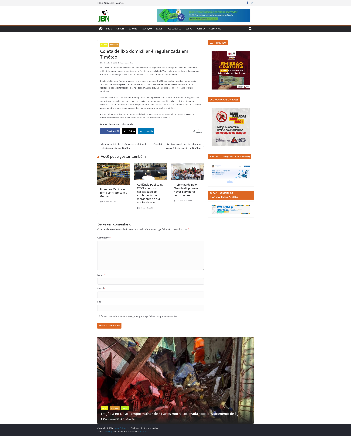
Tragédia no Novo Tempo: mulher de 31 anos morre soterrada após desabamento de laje (170, 413)
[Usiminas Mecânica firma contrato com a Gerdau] (113, 164)
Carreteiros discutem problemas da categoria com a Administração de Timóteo (177, 146)
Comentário (104, 237)
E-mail (101, 288)
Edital (189, 28)
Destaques (114, 45)
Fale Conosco (174, 28)
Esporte (133, 28)
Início (109, 28)
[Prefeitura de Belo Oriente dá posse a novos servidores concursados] (187, 164)
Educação (146, 28)
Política (200, 28)
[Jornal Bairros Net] (100, 28)
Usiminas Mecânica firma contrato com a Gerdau (113, 192)
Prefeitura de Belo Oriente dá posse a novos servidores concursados (186, 190)
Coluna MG (215, 28)
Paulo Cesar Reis (126, 63)
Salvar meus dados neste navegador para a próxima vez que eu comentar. (139, 316)
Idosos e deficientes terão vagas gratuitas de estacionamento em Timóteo (124, 146)
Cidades (120, 28)
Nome (101, 275)
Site (99, 301)
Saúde (159, 28)
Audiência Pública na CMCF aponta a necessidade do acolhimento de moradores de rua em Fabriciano (150, 193)
